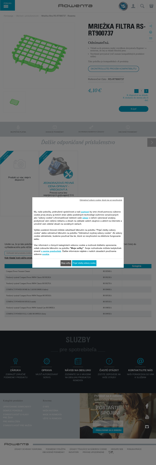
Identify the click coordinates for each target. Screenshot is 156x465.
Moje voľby (66, 263)
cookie (45, 254)
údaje (85, 218)
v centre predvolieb (51, 251)
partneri (85, 212)
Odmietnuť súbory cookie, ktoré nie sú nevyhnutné (101, 200)
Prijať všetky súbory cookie (84, 263)
